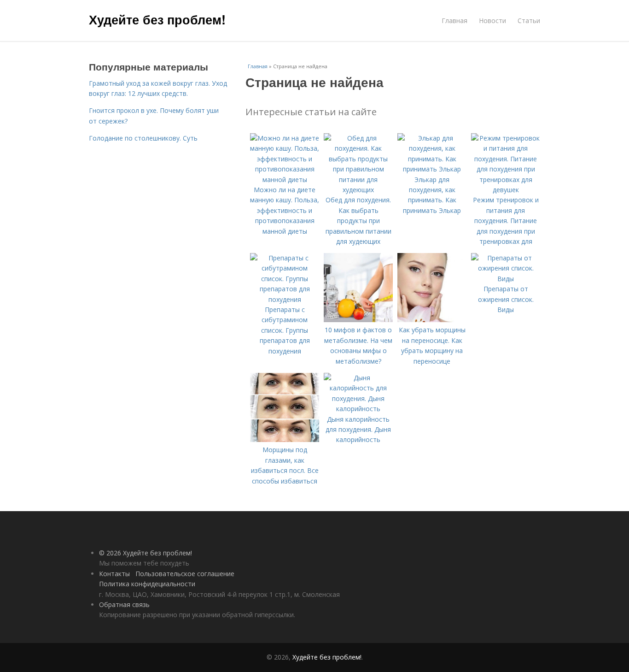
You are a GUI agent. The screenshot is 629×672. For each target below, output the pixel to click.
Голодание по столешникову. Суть (143, 138)
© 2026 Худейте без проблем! (145, 552)
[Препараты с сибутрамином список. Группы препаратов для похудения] (284, 299)
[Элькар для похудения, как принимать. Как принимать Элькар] (431, 169)
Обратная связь (124, 604)
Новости (492, 20)
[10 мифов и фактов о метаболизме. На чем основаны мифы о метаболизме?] (358, 319)
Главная (454, 20)
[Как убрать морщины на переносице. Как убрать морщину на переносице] (431, 319)
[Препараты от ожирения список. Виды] (505, 278)
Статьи (529, 20)
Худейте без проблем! (157, 19)
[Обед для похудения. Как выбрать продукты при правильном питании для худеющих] (358, 189)
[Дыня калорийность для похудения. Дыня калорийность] (358, 408)
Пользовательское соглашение (184, 573)
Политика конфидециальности (147, 583)
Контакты (114, 573)
